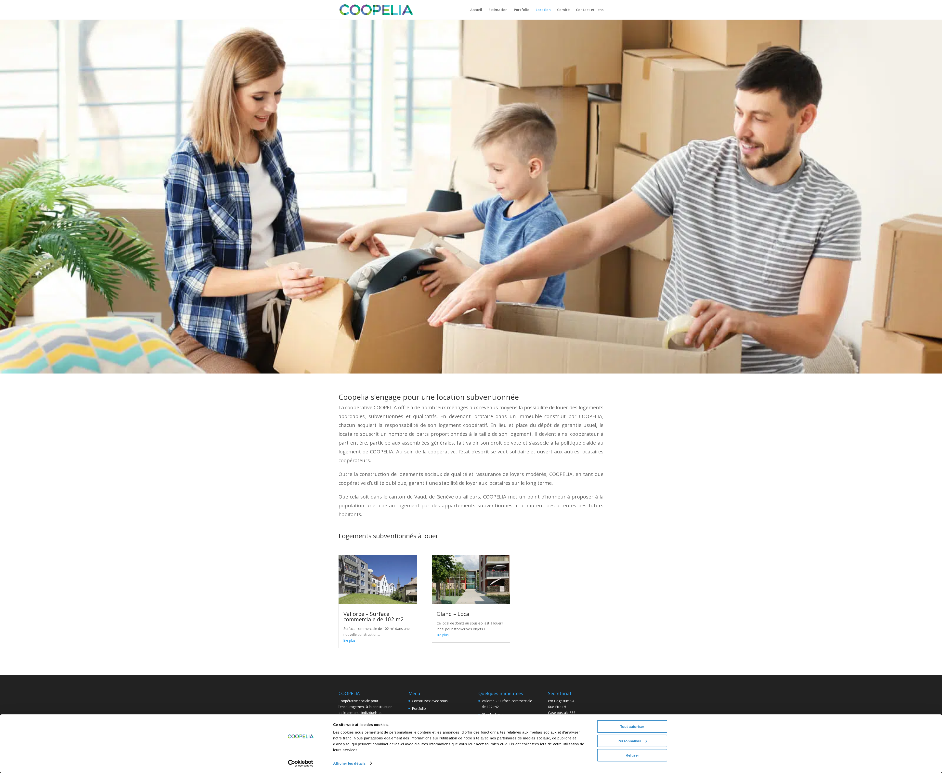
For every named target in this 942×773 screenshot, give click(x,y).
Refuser (632, 755)
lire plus (349, 640)
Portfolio (521, 10)
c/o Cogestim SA (561, 700)
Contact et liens (589, 10)
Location (543, 10)
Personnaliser (629, 741)
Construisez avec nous (430, 700)
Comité (563, 10)
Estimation (498, 10)
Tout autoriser (632, 726)
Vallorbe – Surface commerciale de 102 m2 (373, 616)
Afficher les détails (349, 763)
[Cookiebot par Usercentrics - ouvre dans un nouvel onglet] (300, 763)
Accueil (476, 10)
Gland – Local (454, 613)
